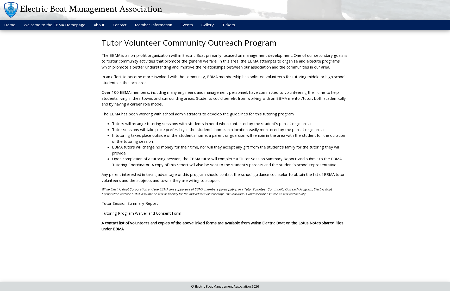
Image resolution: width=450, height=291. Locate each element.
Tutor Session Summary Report (130, 203)
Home (9, 24)
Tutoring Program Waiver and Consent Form (141, 213)
